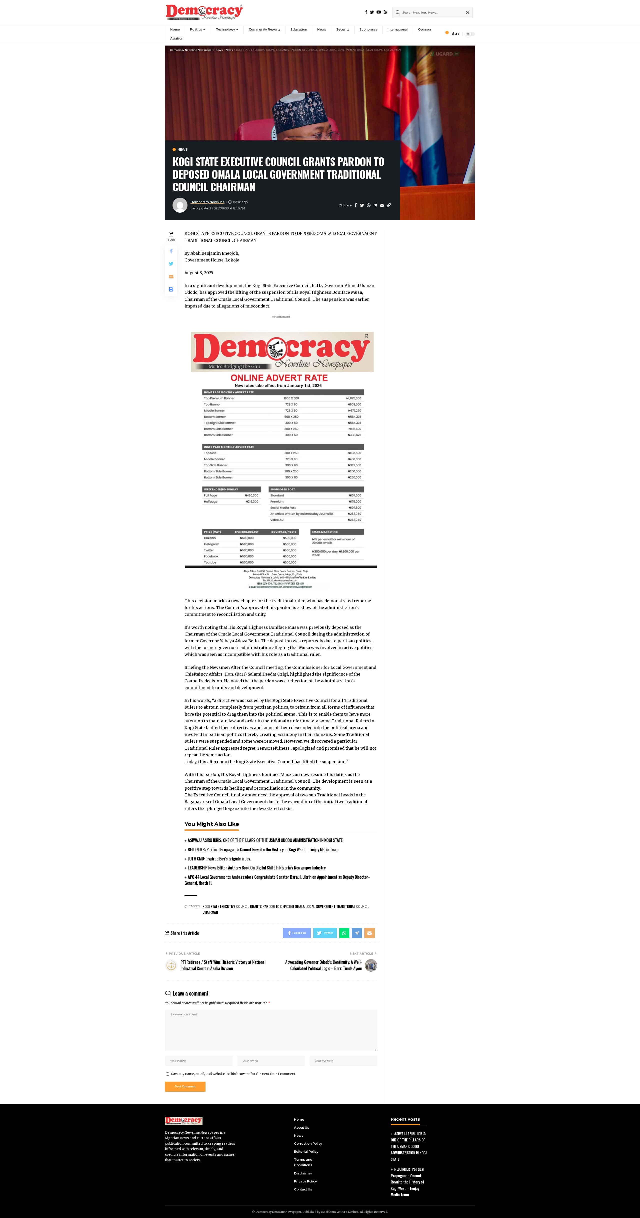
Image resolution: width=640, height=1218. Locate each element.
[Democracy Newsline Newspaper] (204, 12)
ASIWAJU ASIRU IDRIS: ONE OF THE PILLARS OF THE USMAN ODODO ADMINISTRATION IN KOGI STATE (265, 840)
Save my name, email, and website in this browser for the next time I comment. (233, 1074)
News (183, 149)
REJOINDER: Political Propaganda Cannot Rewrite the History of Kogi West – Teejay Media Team (263, 849)
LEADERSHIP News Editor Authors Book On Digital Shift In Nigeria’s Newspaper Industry (257, 867)
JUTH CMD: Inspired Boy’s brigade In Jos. (219, 858)
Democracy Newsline (207, 202)
